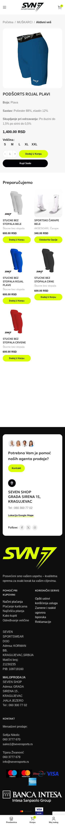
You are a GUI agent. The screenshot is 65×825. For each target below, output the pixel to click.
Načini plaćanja (13, 601)
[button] (17, 239)
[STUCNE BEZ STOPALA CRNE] (48, 261)
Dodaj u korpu (33, 153)
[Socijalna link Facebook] (22, 527)
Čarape (54, 228)
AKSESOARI (41, 228)
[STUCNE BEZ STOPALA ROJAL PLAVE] (17, 261)
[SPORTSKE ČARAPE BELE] (48, 203)
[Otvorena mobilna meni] (4, 7)
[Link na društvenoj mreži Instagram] (35, 527)
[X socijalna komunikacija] (28, 527)
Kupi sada (25, 163)
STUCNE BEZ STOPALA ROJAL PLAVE (13, 281)
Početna (8, 22)
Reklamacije (43, 621)
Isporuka (40, 617)
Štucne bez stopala (14, 228)
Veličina (8, 139)
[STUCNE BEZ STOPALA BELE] (17, 203)
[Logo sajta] (32, 7)
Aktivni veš (43, 22)
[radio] (5, 144)
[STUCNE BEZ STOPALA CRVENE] (17, 322)
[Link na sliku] (30, 556)
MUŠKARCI (24, 22)
